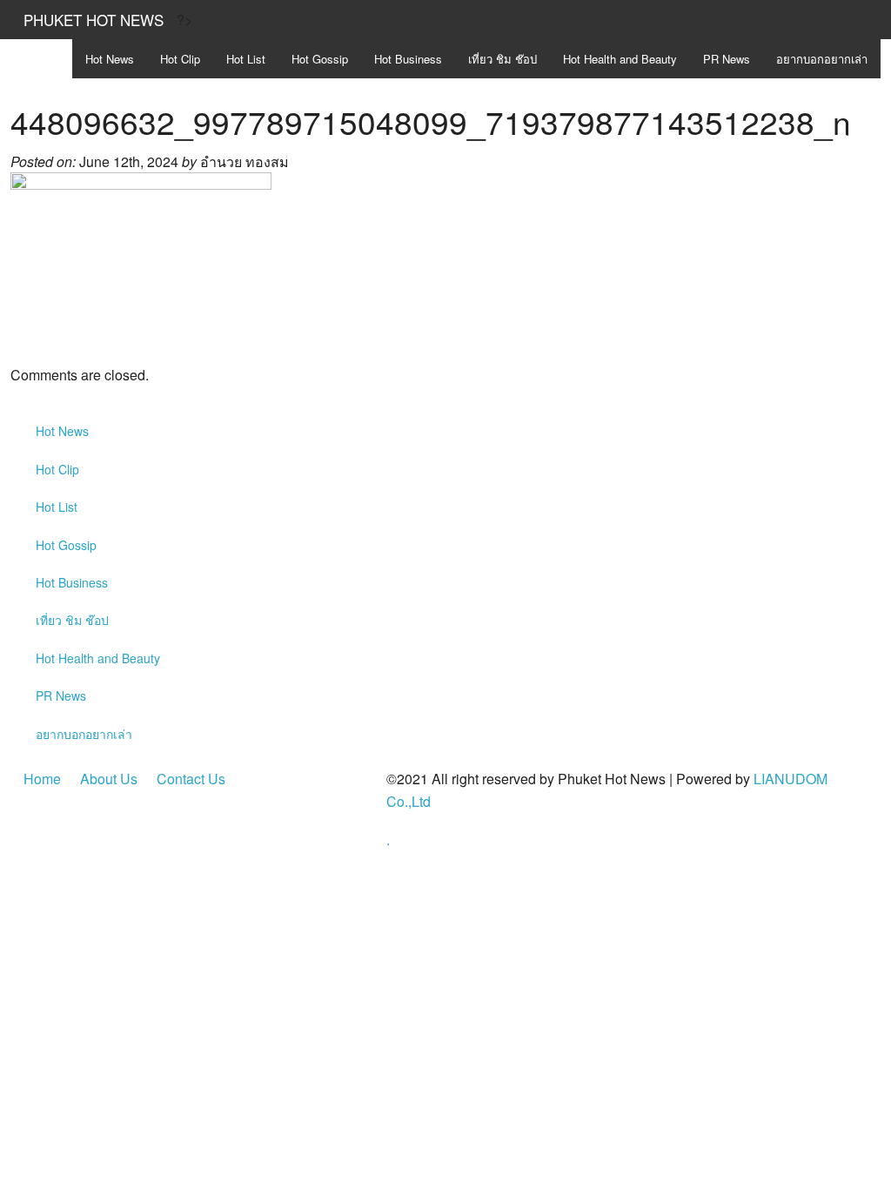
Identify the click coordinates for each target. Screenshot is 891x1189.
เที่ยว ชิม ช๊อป (502, 58)
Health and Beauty (620, 58)
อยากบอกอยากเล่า (822, 58)
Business (408, 58)
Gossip (319, 58)
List (245, 58)
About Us (108, 779)
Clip (180, 58)
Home (42, 779)
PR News (726, 58)
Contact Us (191, 779)
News (109, 58)
